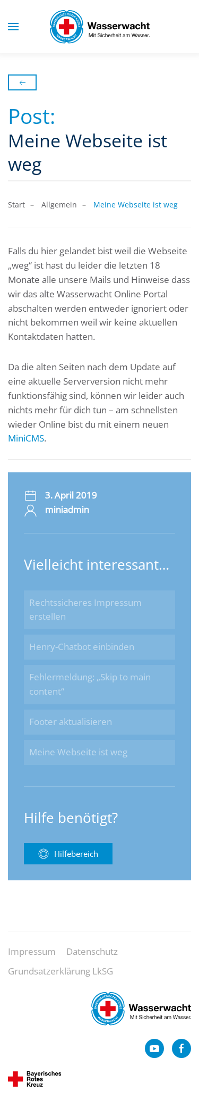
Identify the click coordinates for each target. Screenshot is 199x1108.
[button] (13, 26)
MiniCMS (26, 438)
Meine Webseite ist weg (78, 752)
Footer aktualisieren (70, 721)
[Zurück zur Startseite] (100, 26)
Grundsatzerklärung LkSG (60, 971)
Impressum (32, 951)
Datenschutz (92, 951)
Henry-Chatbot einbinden (81, 646)
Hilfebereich (76, 853)
